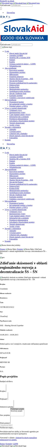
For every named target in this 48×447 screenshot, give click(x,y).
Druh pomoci (5, 423)
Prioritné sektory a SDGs (18, 106)
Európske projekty (16, 96)
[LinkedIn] (4, 17)
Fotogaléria (13, 138)
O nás (7, 51)
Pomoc (2, 444)
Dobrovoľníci (14, 85)
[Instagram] (1, 17)
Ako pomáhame (10, 68)
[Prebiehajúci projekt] (17, 409)
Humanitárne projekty (17, 72)
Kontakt (8, 140)
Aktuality (12, 129)
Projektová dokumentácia (18, 119)
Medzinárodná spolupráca (18, 89)
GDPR (15, 444)
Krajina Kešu (14, 87)
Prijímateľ (3, 399)
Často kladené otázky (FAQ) (19, 115)
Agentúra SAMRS (16, 56)
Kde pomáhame (10, 100)
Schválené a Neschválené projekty (22, 121)
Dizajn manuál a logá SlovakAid (21, 136)
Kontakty (9, 444)
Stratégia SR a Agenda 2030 (19, 58)
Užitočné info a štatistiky (18, 134)
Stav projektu (5, 415)
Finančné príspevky (16, 77)
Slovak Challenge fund (17, 93)
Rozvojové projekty (16, 70)
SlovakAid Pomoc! (16, 81)
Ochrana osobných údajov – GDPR (22, 64)
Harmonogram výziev (17, 112)
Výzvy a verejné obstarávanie (15, 108)
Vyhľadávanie (5, 5)
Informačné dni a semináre (19, 117)
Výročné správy (15, 131)
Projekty (20, 249)
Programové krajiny (16, 102)
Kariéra (12, 62)
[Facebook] (7, 17)
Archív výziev (14, 125)
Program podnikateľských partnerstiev (23, 83)
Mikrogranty (14, 74)
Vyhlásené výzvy (15, 110)
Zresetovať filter (6, 425)
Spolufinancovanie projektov (20, 91)
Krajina (2, 391)
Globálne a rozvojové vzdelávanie (21, 98)
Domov (3, 249)
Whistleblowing (15, 66)
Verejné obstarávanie (17, 123)
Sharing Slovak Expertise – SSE (21, 79)
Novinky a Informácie (13, 127)
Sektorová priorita (6, 407)
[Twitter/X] (9, 17)
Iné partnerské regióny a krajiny (21, 104)
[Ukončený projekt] (17, 411)
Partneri (12, 60)
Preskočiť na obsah (7, 1)
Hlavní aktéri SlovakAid (18, 53)
